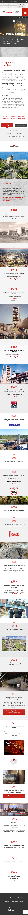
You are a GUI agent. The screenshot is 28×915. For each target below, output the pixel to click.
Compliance (12, 4)
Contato (12, 6)
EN (26, 5)
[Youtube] (13, 909)
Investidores (4, 4)
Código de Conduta (14, 146)
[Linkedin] (9, 909)
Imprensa (4, 6)
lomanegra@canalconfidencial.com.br (14, 133)
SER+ (10, 897)
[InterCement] (11, 12)
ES (26, 6)
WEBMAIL (5, 897)
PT (26, 4)
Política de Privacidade (18, 897)
